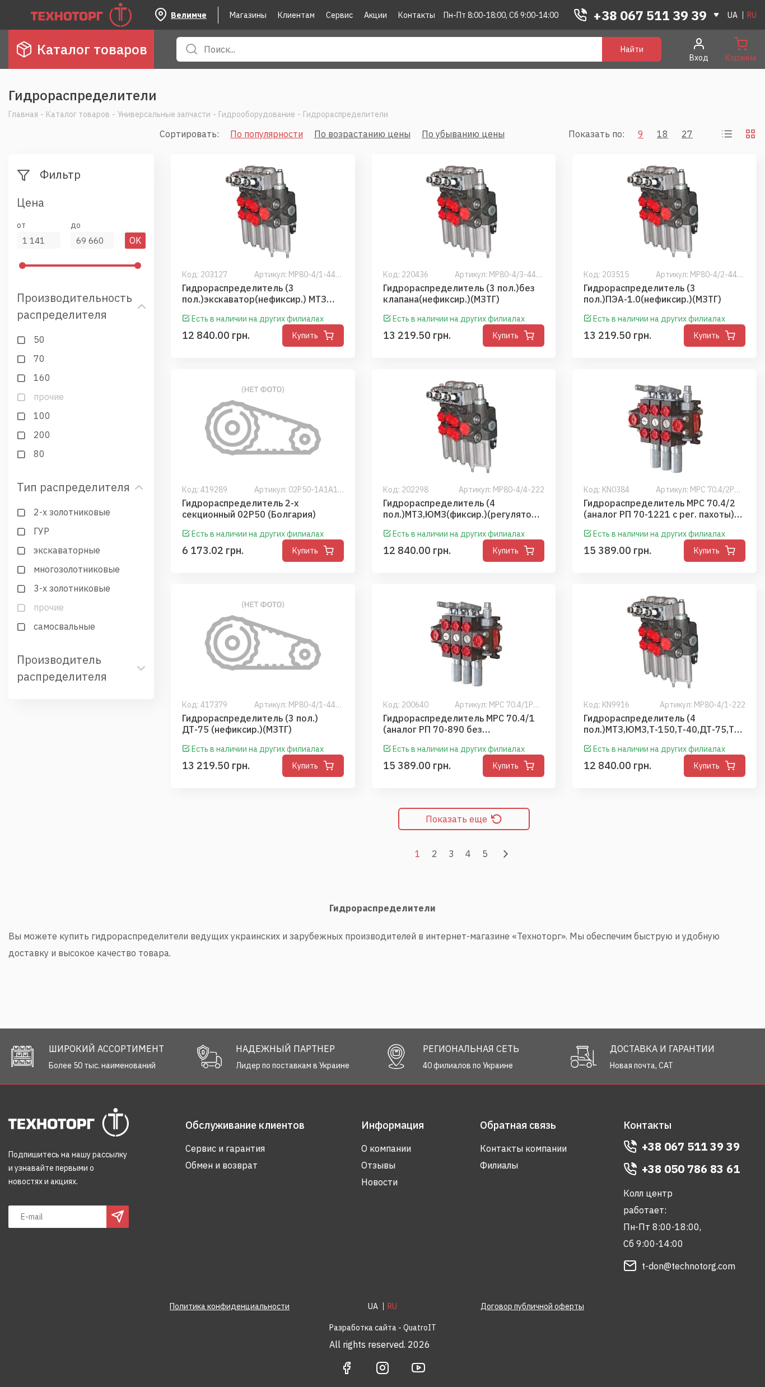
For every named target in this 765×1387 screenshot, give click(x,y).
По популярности (266, 133)
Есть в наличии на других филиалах (258, 319)
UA (732, 15)
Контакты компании (523, 1148)
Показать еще (456, 819)
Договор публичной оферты (532, 1306)
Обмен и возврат (221, 1165)
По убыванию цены (463, 133)
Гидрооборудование (256, 114)
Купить (305, 336)
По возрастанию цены (362, 133)
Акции (375, 15)
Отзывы (378, 1165)
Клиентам (296, 15)
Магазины (248, 15)
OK (135, 240)
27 (687, 133)
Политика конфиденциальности (230, 1306)
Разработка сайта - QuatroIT (382, 1328)
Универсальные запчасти (164, 114)
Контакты (416, 15)
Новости (379, 1182)
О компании (386, 1148)
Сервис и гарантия (225, 1148)
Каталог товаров (92, 49)
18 (662, 133)
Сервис (339, 15)
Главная (23, 114)
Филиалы (499, 1165)
